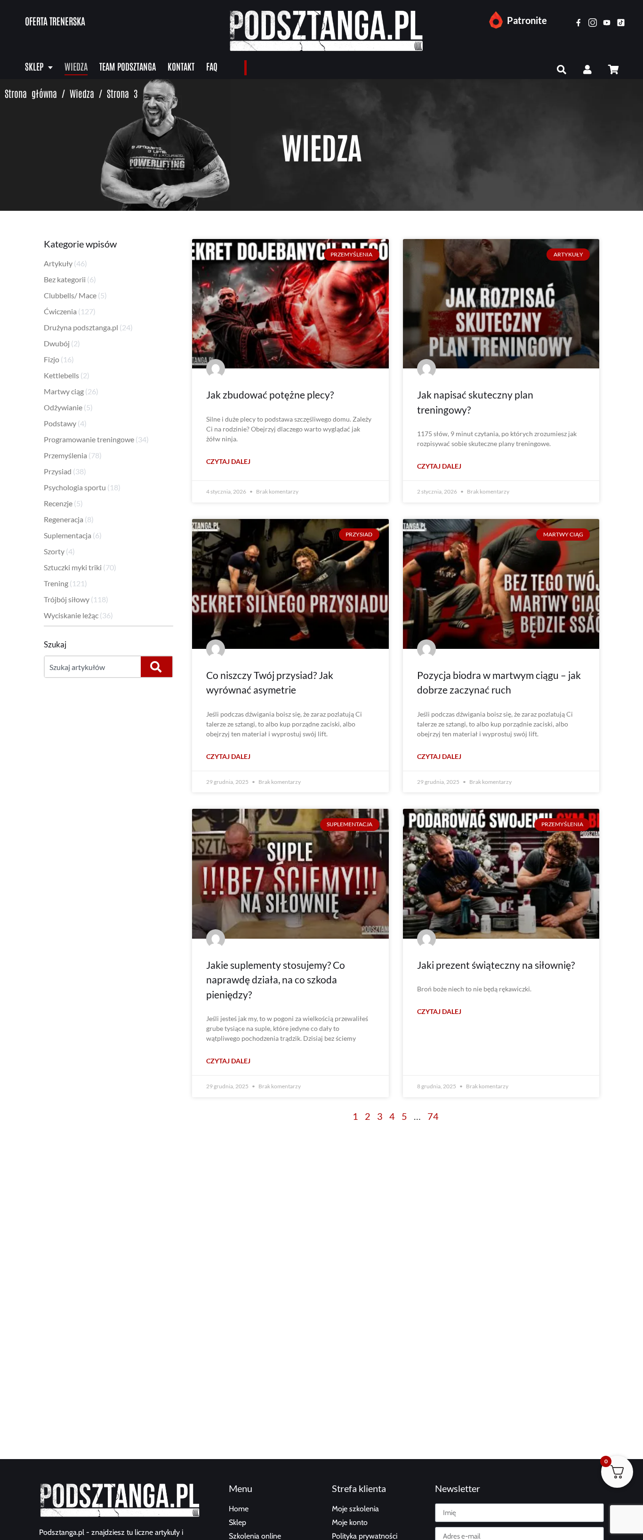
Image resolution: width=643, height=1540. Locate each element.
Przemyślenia (65, 455)
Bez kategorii (65, 279)
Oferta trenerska (55, 21)
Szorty (54, 551)
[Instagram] (592, 22)
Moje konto (350, 1522)
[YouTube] (607, 22)
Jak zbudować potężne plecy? (270, 394)
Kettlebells (61, 375)
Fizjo (51, 359)
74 (433, 1116)
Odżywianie (63, 407)
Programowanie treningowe (89, 439)
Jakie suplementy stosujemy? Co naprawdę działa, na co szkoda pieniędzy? (275, 979)
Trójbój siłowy (66, 599)
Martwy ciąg (64, 391)
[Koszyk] (613, 69)
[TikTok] (621, 22)
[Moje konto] (587, 69)
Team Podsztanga (127, 66)
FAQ (211, 66)
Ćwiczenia (60, 311)
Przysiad (58, 471)
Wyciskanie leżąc (71, 615)
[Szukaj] (561, 69)
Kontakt (181, 66)
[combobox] (92, 666)
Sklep (34, 66)
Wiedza (76, 66)
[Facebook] (578, 22)
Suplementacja (67, 535)
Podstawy (60, 423)
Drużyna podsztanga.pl (81, 327)
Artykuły (58, 263)
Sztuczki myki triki (73, 567)
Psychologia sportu (75, 487)
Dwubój (57, 343)
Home (239, 1508)
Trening (56, 583)
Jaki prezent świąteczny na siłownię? (496, 965)
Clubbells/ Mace (70, 295)
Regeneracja (63, 519)
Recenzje (58, 503)
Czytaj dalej (228, 461)
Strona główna (31, 93)
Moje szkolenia (355, 1508)
